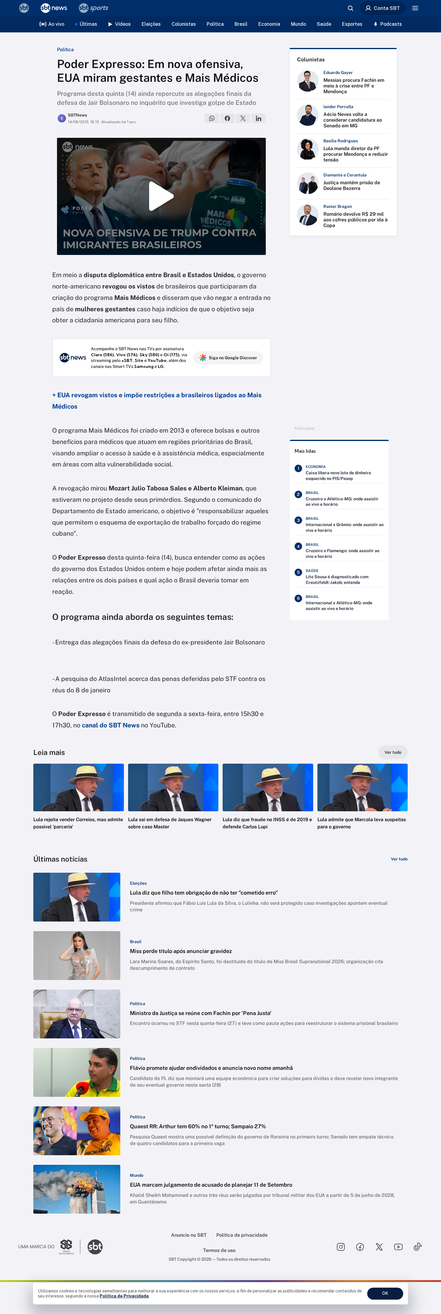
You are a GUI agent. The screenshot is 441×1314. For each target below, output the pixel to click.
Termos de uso (219, 1250)
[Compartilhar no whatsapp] (212, 118)
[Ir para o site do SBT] (95, 1246)
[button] (78, 806)
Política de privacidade (242, 1235)
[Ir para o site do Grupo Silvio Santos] (49, 1246)
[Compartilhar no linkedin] (258, 118)
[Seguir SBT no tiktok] (417, 1247)
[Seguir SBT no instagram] (341, 1247)
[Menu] (415, 8)
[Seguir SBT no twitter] (379, 1247)
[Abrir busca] (350, 8)
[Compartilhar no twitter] (243, 118)
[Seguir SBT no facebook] (360, 1247)
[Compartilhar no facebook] (227, 118)
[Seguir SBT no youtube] (398, 1247)
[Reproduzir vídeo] (161, 196)
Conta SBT (387, 8)
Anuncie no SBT (189, 1235)
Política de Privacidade (124, 1296)
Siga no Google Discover (233, 357)
